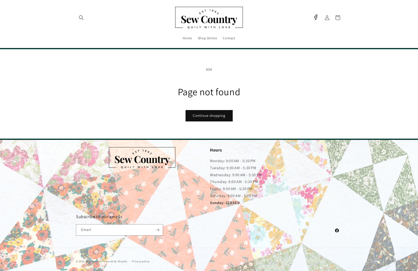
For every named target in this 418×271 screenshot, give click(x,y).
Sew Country (94, 261)
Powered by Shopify (114, 261)
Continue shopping (209, 115)
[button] (81, 17)
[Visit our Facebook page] (316, 17)
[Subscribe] (157, 230)
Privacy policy (141, 261)
